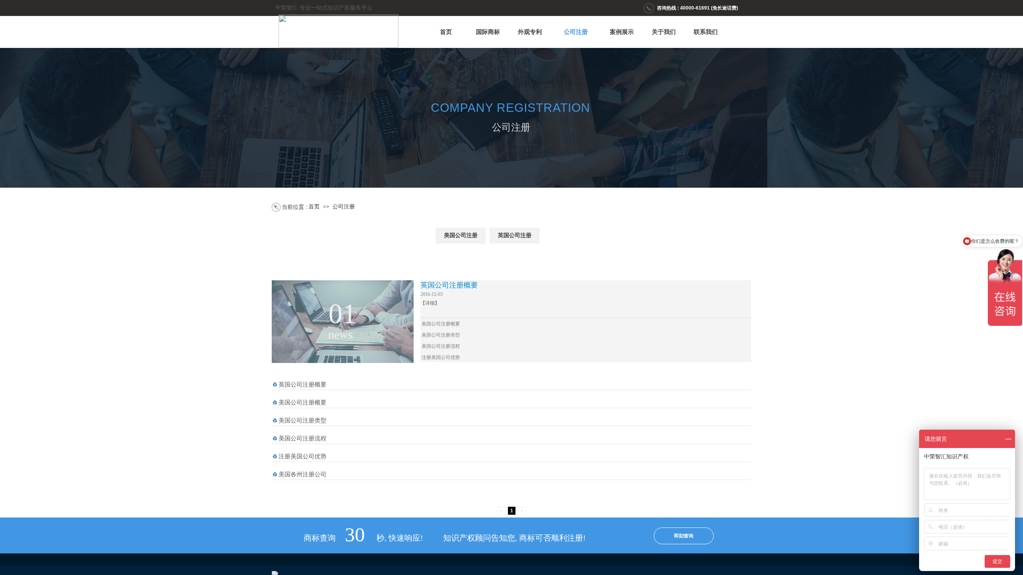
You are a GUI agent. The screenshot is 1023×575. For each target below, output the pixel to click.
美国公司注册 (461, 235)
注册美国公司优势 (441, 357)
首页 (446, 32)
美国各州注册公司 (302, 474)
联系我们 (706, 32)
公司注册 (576, 32)
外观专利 (530, 32)
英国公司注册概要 (449, 285)
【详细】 (430, 303)
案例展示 (622, 32)
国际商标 (488, 32)
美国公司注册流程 (441, 346)
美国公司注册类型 (441, 335)
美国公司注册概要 (441, 324)
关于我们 (664, 32)
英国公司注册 (514, 235)
